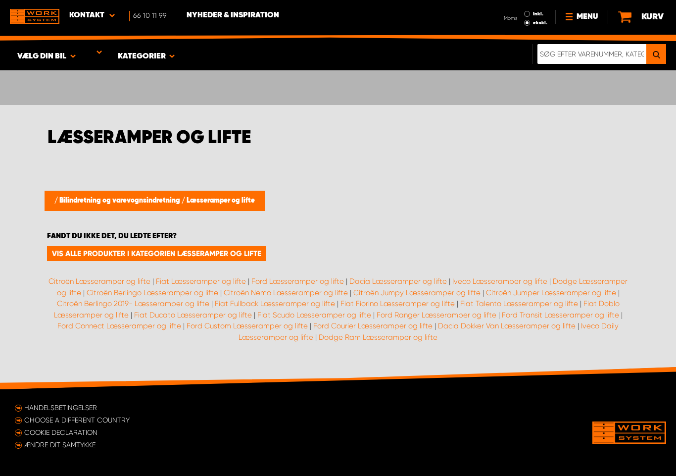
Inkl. (538, 13)
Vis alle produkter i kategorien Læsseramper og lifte (156, 253)
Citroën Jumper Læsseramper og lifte (551, 292)
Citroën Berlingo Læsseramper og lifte (152, 292)
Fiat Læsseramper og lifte (201, 281)
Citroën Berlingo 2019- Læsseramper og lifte (133, 303)
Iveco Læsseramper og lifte (499, 281)
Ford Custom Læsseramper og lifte (247, 325)
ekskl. (540, 22)
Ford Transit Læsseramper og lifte (560, 315)
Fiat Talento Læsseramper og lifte (519, 303)
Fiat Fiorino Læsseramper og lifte (397, 303)
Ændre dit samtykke (60, 445)
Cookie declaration (60, 432)
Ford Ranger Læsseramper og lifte (436, 315)
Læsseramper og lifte (221, 200)
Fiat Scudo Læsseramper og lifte (314, 315)
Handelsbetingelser (60, 408)
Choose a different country (77, 420)
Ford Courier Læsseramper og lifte (373, 325)
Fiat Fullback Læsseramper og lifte (275, 303)
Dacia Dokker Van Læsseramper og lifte (507, 325)
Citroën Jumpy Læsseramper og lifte (417, 292)
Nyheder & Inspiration (233, 15)
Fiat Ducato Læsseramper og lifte (193, 315)
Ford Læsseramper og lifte (297, 281)
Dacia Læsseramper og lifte (398, 281)
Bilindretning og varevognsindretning (120, 200)
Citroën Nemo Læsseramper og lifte (286, 292)
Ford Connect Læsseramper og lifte (119, 325)
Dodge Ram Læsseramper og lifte (378, 337)
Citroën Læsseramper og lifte (99, 281)
